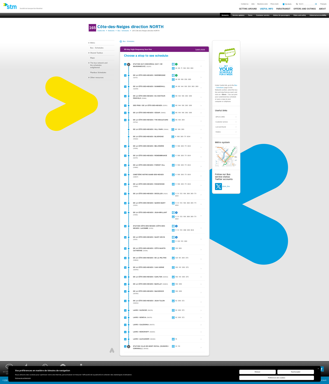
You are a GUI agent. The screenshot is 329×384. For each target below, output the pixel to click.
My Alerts (288, 4)
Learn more (200, 49)
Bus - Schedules (123, 31)
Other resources (96, 77)
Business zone (262, 4)
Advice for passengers (281, 15)
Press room (274, 4)
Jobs (253, 4)
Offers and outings (305, 9)
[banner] (22, 7)
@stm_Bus (226, 186)
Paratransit (283, 9)
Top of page (112, 350)
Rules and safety (300, 15)
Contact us (244, 4)
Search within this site (297, 4)
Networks (225, 15)
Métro (92, 43)
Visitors (218, 132)
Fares (250, 15)
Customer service (262, 15)
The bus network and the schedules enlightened (98, 65)
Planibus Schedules (98, 72)
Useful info (266, 9)
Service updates (238, 15)
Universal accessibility (318, 15)
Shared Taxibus (96, 53)
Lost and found (221, 127)
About (322, 9)
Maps (92, 58)
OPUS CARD (220, 117)
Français (323, 4)
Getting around (248, 9)
